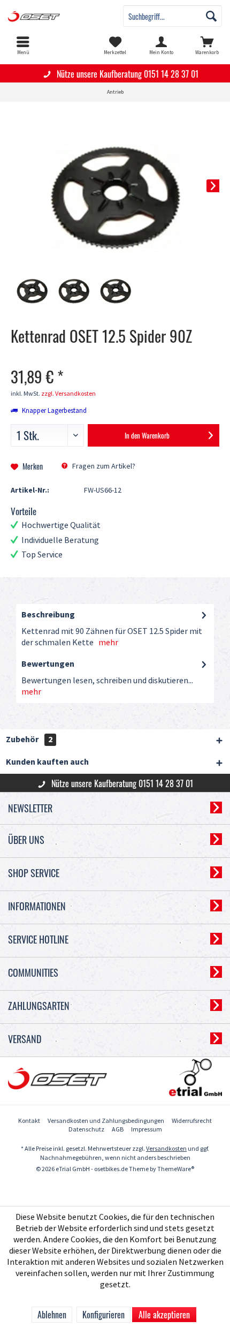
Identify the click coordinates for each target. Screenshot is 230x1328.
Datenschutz (86, 1130)
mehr (108, 643)
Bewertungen (47, 664)
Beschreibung (48, 615)
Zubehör (29, 740)
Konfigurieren (103, 1314)
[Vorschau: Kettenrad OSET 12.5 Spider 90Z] (32, 292)
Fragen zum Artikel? (103, 466)
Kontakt (29, 1121)
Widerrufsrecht (192, 1121)
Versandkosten (166, 1149)
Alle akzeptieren (164, 1314)
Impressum (146, 1130)
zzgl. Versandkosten (68, 394)
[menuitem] (23, 45)
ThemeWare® (175, 1169)
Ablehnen (51, 1314)
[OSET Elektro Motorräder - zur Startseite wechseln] (57, 16)
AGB (118, 1130)
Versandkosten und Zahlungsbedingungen (106, 1121)
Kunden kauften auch (47, 762)
